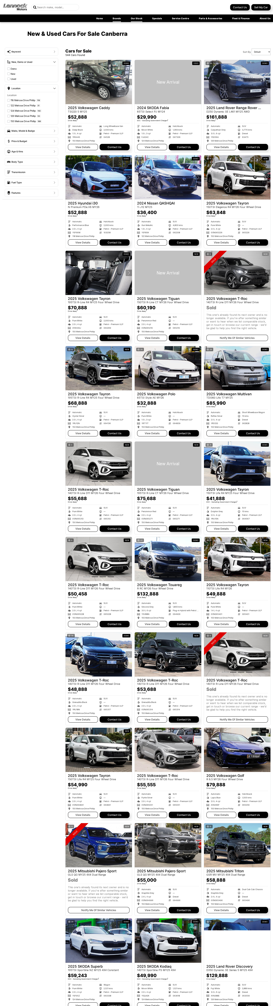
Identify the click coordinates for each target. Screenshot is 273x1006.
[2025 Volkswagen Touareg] (168, 559)
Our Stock (136, 18)
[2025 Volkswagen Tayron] (237, 177)
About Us (265, 18)
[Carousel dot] (95, 99)
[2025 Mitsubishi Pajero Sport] (99, 845)
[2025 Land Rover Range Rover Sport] (237, 82)
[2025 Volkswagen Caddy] (99, 82)
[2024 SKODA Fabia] (168, 82)
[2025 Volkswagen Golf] (237, 750)
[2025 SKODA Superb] (99, 940)
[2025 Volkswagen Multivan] (237, 368)
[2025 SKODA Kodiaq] (168, 940)
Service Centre (180, 18)
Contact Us (240, 7)
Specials (157, 18)
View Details (82, 147)
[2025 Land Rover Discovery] (237, 940)
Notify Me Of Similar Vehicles (237, 337)
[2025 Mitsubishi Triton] (237, 845)
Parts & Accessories (210, 18)
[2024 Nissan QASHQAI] (168, 177)
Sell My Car (261, 7)
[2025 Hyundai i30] (99, 177)
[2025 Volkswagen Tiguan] (168, 273)
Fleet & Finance (241, 18)
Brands (117, 18)
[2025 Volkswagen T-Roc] (237, 273)
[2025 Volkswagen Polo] (168, 368)
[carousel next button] (129, 82)
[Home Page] (15, 7)
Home (99, 18)
